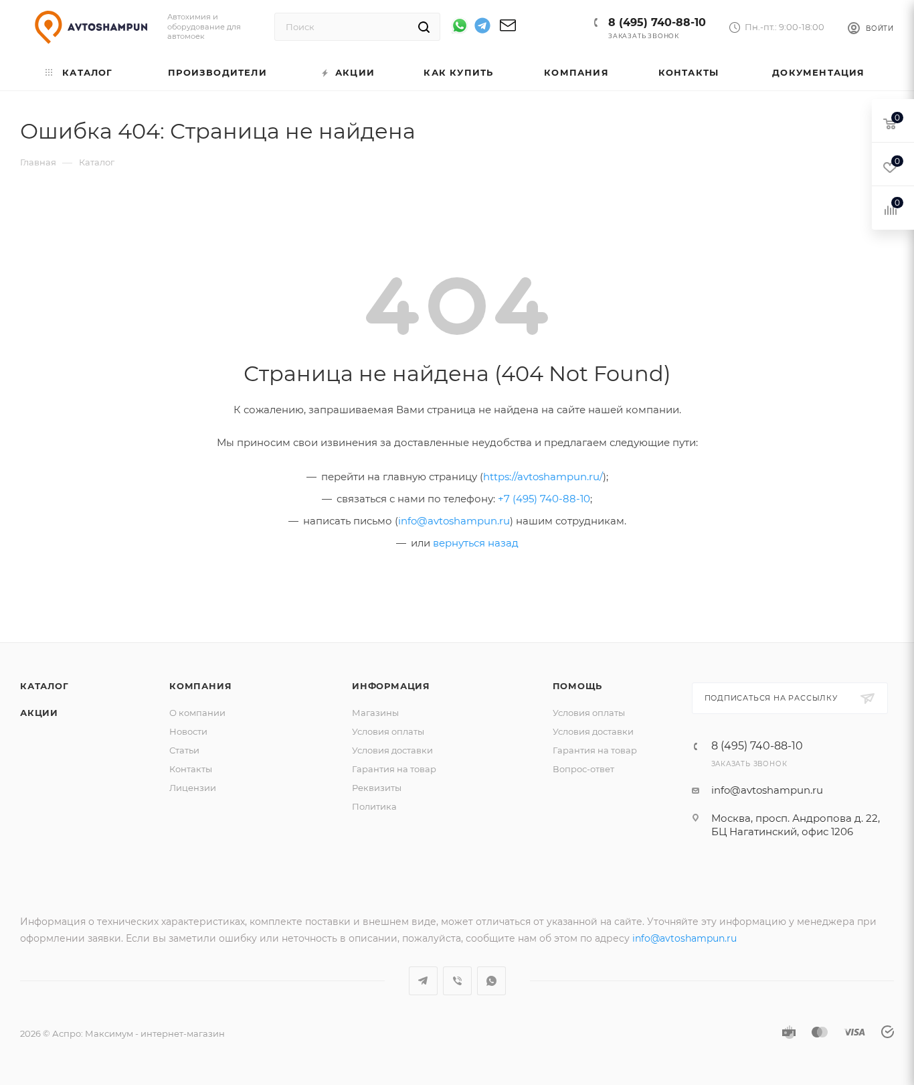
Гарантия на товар (394, 769)
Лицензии (192, 787)
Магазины (375, 712)
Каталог (44, 685)
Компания (200, 685)
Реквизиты (376, 787)
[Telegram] (482, 27)
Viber (457, 980)
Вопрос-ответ (583, 769)
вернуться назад (476, 542)
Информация (391, 685)
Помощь (578, 685)
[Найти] (423, 27)
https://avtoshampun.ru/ (543, 476)
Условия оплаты (388, 731)
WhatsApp (491, 980)
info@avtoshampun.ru (454, 520)
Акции (39, 712)
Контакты (190, 769)
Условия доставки (392, 750)
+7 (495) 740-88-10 (544, 498)
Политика (374, 806)
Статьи (184, 750)
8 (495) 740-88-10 (657, 22)
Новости (188, 731)
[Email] (508, 29)
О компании (197, 712)
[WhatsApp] (460, 25)
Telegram (423, 980)
